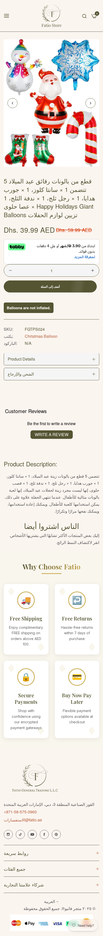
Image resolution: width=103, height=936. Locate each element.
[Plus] (92, 270)
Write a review (51, 434)
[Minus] (10, 270)
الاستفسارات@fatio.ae (23, 820)
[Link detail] (8, 834)
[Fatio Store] (51, 16)
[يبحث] (84, 15)
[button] (91, 103)
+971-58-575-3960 (20, 812)
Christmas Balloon (41, 336)
